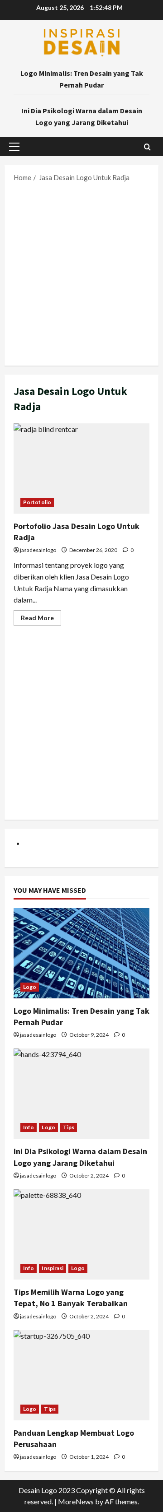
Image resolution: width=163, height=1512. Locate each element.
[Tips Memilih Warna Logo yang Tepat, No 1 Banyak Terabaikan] (81, 1234)
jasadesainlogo (38, 550)
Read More (41, 619)
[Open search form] (147, 147)
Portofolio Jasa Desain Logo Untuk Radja (81, 468)
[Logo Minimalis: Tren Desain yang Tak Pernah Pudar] (81, 953)
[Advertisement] (81, 273)
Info (28, 1127)
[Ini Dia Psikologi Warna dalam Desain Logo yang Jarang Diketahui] (81, 1093)
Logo (29, 986)
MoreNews (76, 1501)
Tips (68, 1127)
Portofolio (37, 502)
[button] (14, 146)
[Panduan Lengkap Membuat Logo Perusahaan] (81, 1375)
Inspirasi (52, 1268)
